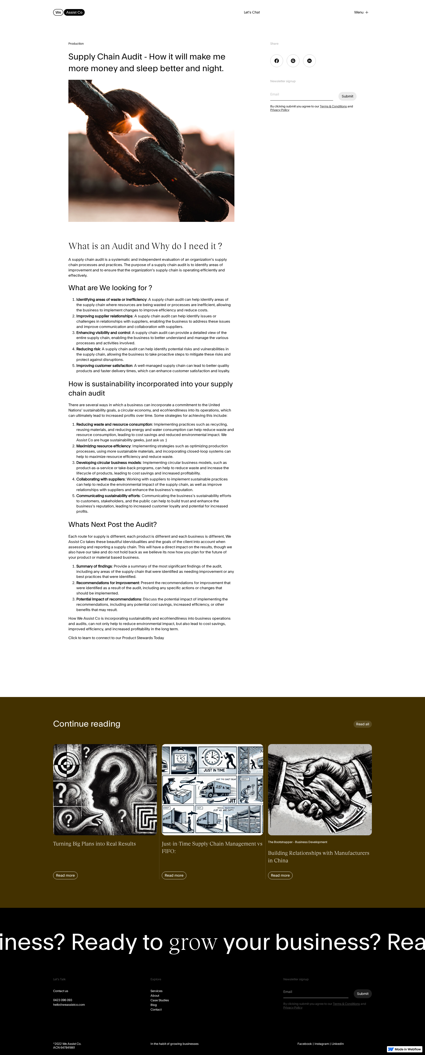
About (155, 995)
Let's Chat (252, 12)
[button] (361, 12)
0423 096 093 (62, 1000)
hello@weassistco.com (69, 1004)
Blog (154, 1005)
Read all (362, 724)
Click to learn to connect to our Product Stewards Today (116, 638)
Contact (156, 1009)
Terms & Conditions (333, 106)
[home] (69, 12)
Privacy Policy (279, 110)
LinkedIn (338, 1043)
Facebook (305, 1043)
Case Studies (160, 1000)
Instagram (322, 1043)
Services (156, 991)
